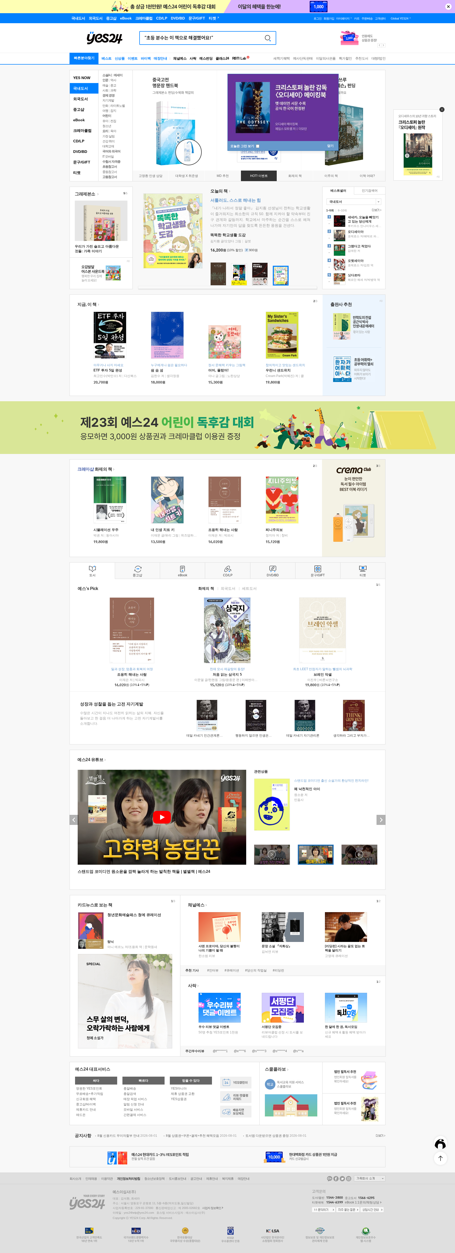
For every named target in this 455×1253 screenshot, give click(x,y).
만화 (105, 106)
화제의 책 (94, 469)
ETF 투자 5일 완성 (107, 370)
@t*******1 (220, 1051)
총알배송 (129, 1088)
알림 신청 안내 (133, 1104)
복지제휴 (228, 1179)
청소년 (106, 126)
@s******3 (259, 1051)
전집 (113, 121)
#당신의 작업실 (256, 970)
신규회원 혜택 (86, 1099)
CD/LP (78, 141)
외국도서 (80, 99)
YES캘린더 (235, 1082)
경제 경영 (108, 95)
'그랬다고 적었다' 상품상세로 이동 (354, 250)
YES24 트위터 (342, 1178)
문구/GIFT (81, 162)
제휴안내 (212, 1179)
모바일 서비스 (133, 1109)
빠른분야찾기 (84, 58)
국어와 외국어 (111, 151)
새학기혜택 (281, 58)
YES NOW (81, 78)
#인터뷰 (213, 970)
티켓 (77, 173)
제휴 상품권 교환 (183, 1094)
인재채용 (91, 1179)
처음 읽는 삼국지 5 (227, 674)
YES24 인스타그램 (348, 1178)
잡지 (113, 111)
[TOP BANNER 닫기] (448, 6)
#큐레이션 (232, 970)
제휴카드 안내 (86, 1109)
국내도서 (80, 88)
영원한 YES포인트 (89, 1088)
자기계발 (108, 100)
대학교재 (108, 146)
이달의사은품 (326, 58)
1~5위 (330, 210)
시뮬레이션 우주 (105, 530)
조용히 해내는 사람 (223, 530)
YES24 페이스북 (336, 1178)
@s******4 (280, 1051)
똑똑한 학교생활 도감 (228, 235)
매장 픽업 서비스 (135, 1099)
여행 (105, 111)
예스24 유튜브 (90, 759)
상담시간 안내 (372, 1210)
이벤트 (133, 58)
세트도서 (249, 588)
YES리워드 (235, 1097)
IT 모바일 (108, 156)
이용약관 (107, 1179)
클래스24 (222, 58)
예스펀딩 (205, 58)
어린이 (106, 116)
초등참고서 (109, 166)
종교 (113, 85)
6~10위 (342, 210)
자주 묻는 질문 (347, 1210)
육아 (113, 131)
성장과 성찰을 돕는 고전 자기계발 (111, 704)
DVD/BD (80, 151)
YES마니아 (179, 1088)
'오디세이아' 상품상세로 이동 (354, 236)
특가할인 (345, 58)
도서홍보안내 (177, 1179)
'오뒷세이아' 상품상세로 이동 (354, 265)
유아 (105, 121)
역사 (113, 80)
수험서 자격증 (111, 161)
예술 (105, 85)
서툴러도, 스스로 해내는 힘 (235, 200)
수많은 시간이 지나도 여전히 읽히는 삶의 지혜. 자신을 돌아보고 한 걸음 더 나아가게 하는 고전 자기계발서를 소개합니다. (122, 718)
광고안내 (196, 1179)
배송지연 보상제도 (235, 1111)
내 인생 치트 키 (163, 530)
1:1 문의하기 (323, 1210)
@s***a (298, 1051)
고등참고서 (109, 177)
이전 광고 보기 (379, 45)
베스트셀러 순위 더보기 (376, 210)
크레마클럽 (82, 130)
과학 (113, 90)
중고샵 (78, 109)
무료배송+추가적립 (89, 1094)
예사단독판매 (303, 58)
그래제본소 (85, 194)
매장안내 (160, 58)
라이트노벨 (117, 106)
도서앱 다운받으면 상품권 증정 (275, 1136)
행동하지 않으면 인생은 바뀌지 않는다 (262, 735)
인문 (105, 80)
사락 (193, 58)
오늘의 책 (219, 191)
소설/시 (107, 75)
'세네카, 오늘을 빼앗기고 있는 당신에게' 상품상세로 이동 (354, 221)
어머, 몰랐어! (218, 370)
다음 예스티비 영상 (381, 820)
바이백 (146, 58)
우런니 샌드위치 (278, 370)
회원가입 (329, 18)
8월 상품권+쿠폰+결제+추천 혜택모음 (201, 1136)
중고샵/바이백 (86, 1104)
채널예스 (196, 905)
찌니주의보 (274, 530)
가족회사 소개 (369, 1178)
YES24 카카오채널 (329, 1178)
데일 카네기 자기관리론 (302, 735)
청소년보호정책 (154, 1179)
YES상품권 (179, 1099)
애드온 (81, 1115)
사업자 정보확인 (211, 1208)
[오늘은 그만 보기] (440, 111)
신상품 (120, 58)
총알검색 (129, 1094)
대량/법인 (379, 58)
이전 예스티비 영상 (74, 820)
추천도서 (361, 58)
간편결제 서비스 (134, 1115)
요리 (105, 131)
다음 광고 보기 (383, 45)
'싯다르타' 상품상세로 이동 (354, 279)
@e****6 (240, 1051)
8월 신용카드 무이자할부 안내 (127, 1136)
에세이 (118, 75)
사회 (105, 90)
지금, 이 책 (87, 304)
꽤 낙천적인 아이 (307, 789)
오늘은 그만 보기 (242, 146)
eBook (79, 120)
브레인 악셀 (323, 674)
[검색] (268, 38)
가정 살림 (108, 136)
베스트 (107, 58)
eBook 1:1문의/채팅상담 (362, 1202)
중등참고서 (109, 172)
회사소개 (75, 1179)
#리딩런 (278, 970)
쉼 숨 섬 (157, 370)
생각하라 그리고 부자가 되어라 (355, 735)
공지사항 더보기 (380, 1136)
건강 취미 (108, 141)
